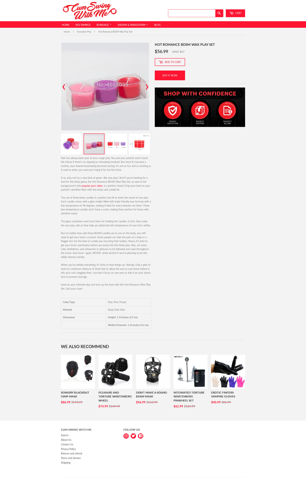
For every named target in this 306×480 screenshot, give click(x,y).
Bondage (103, 24)
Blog (157, 24)
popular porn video (92, 185)
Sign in (220, 6)
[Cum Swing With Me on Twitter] (133, 435)
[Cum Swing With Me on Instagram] (126, 435)
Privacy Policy (68, 448)
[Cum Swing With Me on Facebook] (140, 435)
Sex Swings (82, 24)
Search (64, 435)
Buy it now (170, 75)
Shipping (65, 462)
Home (65, 24)
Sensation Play (84, 31)
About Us (66, 439)
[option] (105, 86)
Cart (238, 12)
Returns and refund (71, 453)
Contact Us (67, 444)
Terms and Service (71, 457)
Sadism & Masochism (132, 24)
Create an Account (236, 6)
